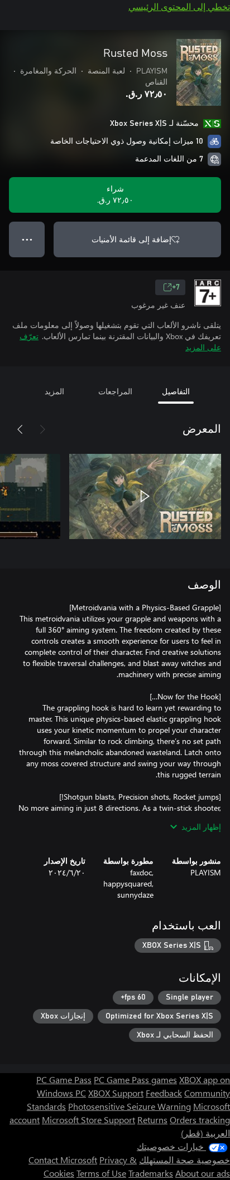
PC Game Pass (64, 1079)
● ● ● (27, 239)
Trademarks (150, 1173)
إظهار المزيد (201, 826)
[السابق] (42, 429)
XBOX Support (115, 1093)
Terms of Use (101, 1173)
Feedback (164, 1093)
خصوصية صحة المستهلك (184, 1160)
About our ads (202, 1173)
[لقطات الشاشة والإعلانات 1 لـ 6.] (145, 496)
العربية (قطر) (205, 1133)
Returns (152, 1119)
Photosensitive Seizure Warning (129, 1106)
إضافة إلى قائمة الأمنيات (131, 239)
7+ (176, 287)
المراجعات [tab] (115, 391)
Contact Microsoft (62, 1160)
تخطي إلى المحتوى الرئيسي (179, 6)
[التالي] (20, 429)
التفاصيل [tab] (176, 391)
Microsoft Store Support (88, 1119)
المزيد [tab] (54, 391)
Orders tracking (200, 1119)
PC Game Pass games (135, 1079)
